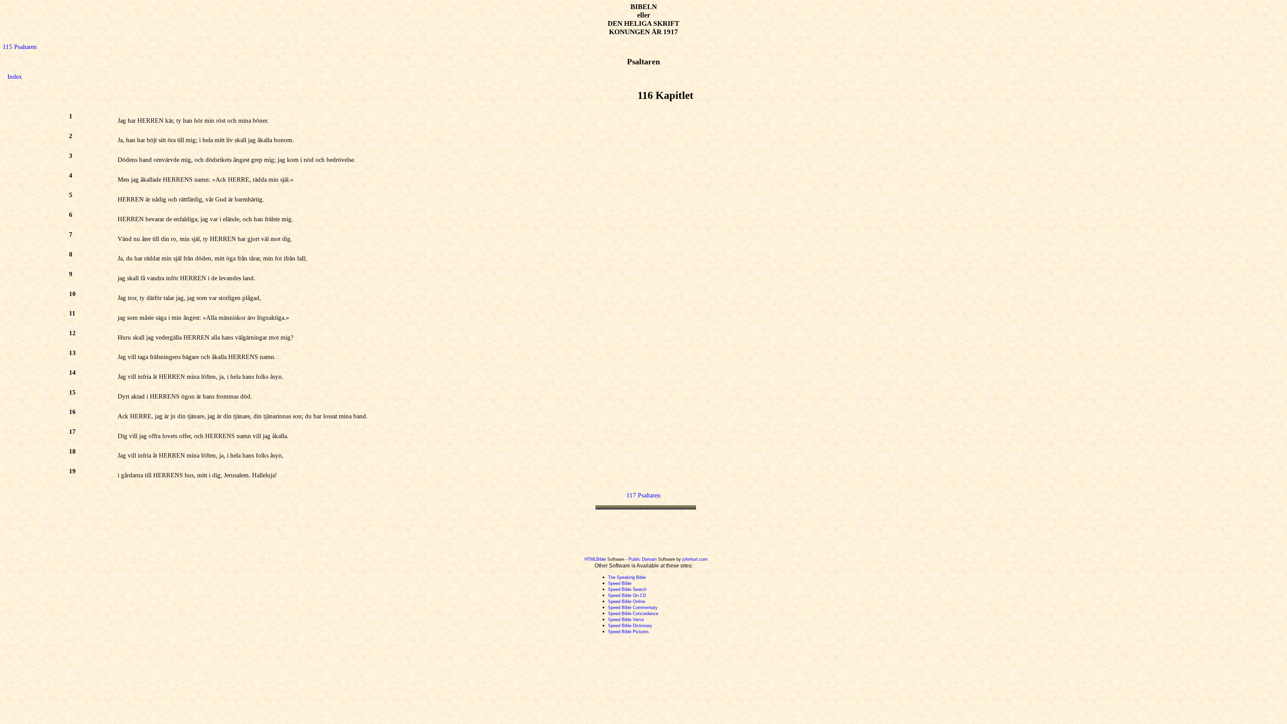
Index (14, 76)
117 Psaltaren (643, 495)
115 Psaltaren (20, 46)
